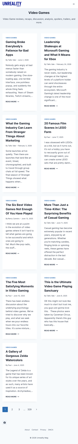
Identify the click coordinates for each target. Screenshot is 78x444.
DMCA (50, 430)
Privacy (43, 430)
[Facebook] (4, 422)
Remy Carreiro (14, 219)
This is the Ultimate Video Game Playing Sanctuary (58, 286)
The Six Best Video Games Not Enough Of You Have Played (19, 209)
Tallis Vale (12, 60)
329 (29, 409)
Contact (35, 430)
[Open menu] (74, 4)
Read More (12, 102)
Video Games (11, 38)
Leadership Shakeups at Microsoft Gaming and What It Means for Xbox (57, 50)
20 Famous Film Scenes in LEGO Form (55, 128)
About (27, 430)
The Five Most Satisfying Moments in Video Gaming (20, 286)
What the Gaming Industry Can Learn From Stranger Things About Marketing (19, 132)
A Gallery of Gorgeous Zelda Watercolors (17, 356)
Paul (48, 137)
